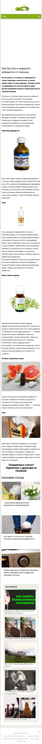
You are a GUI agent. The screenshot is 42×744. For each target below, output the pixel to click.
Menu (4, 16)
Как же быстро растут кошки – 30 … (19, 719)
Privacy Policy (34, 739)
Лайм (15, 733)
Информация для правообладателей (15, 739)
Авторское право (33, 736)
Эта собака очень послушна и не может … (21, 638)
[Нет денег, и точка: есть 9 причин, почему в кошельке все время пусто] (21, 524)
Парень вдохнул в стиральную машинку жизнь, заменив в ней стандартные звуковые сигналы (21, 572)
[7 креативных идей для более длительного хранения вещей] (21, 491)
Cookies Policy (21, 741)
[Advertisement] (21, 44)
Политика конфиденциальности (14, 736)
